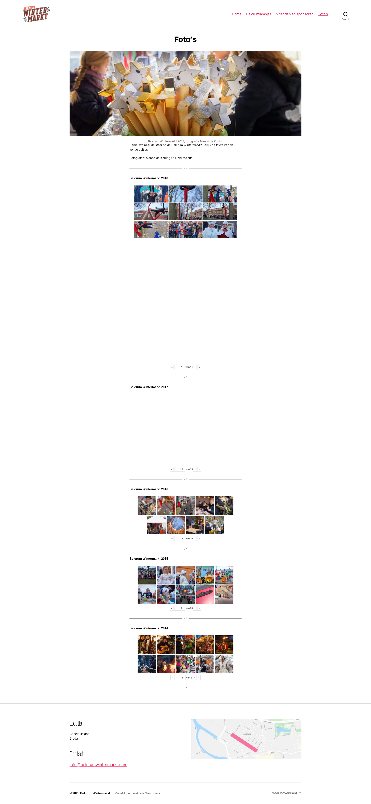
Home (236, 14)
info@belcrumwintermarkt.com (98, 764)
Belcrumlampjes (258, 14)
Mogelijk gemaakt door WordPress (137, 793)
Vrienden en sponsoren (295, 14)
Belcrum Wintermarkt (95, 793)
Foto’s (323, 14)
